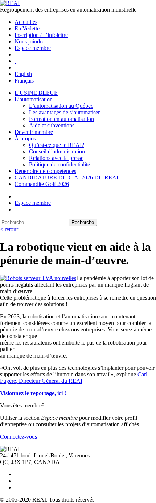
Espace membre (33, 48)
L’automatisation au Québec (61, 106)
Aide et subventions (51, 125)
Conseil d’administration (57, 151)
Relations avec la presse (56, 158)
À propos (25, 138)
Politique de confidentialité (59, 164)
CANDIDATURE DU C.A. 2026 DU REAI (66, 177)
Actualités (26, 22)
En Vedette (27, 28)
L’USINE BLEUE (36, 93)
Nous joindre (29, 41)
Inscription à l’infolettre (41, 35)
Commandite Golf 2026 (42, 184)
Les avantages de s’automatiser (64, 112)
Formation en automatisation (61, 119)
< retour (9, 229)
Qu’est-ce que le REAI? (56, 145)
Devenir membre (34, 132)
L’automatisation (34, 99)
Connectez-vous (18, 437)
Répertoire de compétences (45, 171)
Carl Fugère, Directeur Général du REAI (73, 377)
